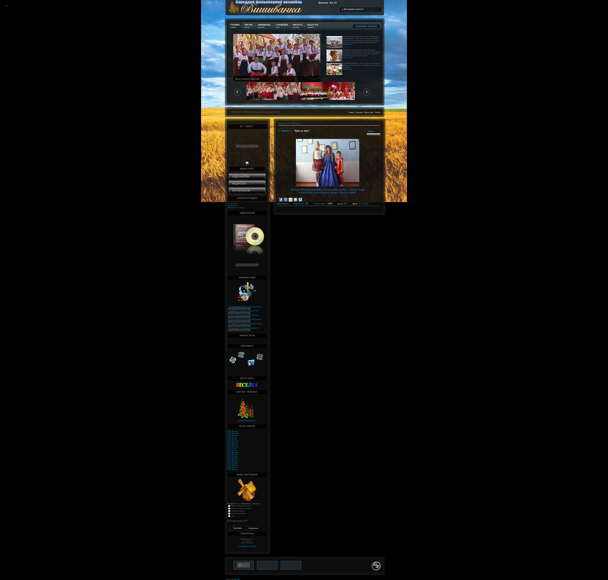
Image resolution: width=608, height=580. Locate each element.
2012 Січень (232, 448)
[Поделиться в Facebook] (281, 200)
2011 (288, 123)
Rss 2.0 (333, 3)
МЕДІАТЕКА (239, 183)
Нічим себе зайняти (238, 513)
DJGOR (237, 579)
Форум (377, 112)
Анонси (284, 130)
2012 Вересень (233, 452)
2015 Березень (232, 465)
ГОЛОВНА (235, 26)
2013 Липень (232, 456)
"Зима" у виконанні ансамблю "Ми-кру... (244, 315)
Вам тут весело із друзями (241, 508)
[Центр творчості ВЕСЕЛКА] (247, 385)
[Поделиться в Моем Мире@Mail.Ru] (286, 200)
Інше (233, 516)
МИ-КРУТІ (298, 26)
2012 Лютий (232, 450)
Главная (351, 112)
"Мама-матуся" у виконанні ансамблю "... (244, 328)
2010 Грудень (232, 435)
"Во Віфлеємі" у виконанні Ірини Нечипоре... (246, 324)
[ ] (301, 203)
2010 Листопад (233, 433)
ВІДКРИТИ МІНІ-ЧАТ (247, 421)
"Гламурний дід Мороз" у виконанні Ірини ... (246, 306)
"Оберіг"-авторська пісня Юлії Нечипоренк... (246, 319)
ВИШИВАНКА (264, 26)
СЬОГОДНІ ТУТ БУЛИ (247, 546)
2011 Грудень (232, 446)
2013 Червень (232, 454)
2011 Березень (232, 441)
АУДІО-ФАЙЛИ (240, 176)
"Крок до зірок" (302, 130)
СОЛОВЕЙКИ (282, 26)
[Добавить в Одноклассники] (290, 200)
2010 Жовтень (232, 431)
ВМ (345, 203)
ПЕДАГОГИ (312, 26)
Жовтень (295, 123)
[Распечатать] (295, 200)
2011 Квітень (232, 443)
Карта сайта (369, 112)
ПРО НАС (249, 26)
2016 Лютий (232, 467)
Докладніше (281, 203)
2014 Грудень (232, 464)
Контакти (323, 3)
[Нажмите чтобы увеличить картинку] (327, 186)
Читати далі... (348, 44)
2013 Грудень (232, 458)
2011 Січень (232, 437)
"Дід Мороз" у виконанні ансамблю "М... (244, 311)
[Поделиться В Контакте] (300, 200)
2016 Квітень (232, 469)
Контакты (359, 112)
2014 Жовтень (232, 462)
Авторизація (360, 26)
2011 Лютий (232, 439)
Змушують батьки (238, 511)
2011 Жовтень (232, 445)
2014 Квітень (232, 460)
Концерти (231, 206)
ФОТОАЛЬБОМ (241, 190)
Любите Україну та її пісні (241, 506)
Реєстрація (372, 26)
